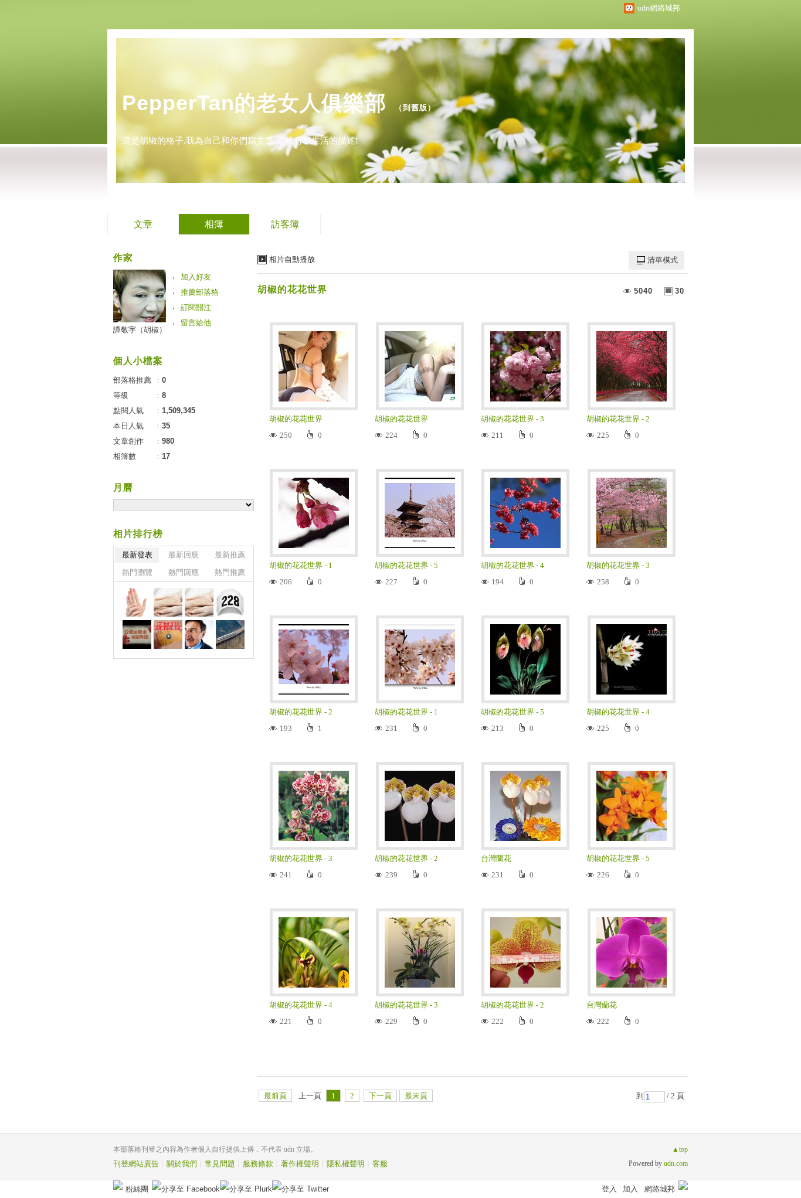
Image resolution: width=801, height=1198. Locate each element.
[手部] (137, 602)
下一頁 (380, 1095)
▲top (680, 1149)
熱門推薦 (230, 572)
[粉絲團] (118, 1185)
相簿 (214, 224)
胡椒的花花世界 (292, 289)
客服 (380, 1163)
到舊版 (415, 107)
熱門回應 (183, 572)
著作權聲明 (300, 1163)
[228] (230, 602)
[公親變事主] (137, 634)
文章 (143, 224)
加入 (630, 1189)
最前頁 (275, 1095)
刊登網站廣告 (136, 1163)
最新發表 (137, 554)
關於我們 (182, 1163)
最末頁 (416, 1095)
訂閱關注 (196, 307)
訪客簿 (285, 224)
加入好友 (196, 277)
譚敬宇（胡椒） (140, 329)
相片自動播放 (292, 259)
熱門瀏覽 (137, 572)
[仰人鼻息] (199, 634)
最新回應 (183, 554)
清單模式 (662, 260)
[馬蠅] (168, 634)
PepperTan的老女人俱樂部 (254, 103)
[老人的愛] (168, 602)
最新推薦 (230, 554)
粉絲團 (136, 1189)
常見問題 (220, 1163)
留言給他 (196, 322)
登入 (609, 1189)
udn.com (676, 1163)
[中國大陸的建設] (230, 634)
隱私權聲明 (346, 1163)
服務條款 (258, 1163)
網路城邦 (659, 1189)
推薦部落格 (200, 292)
